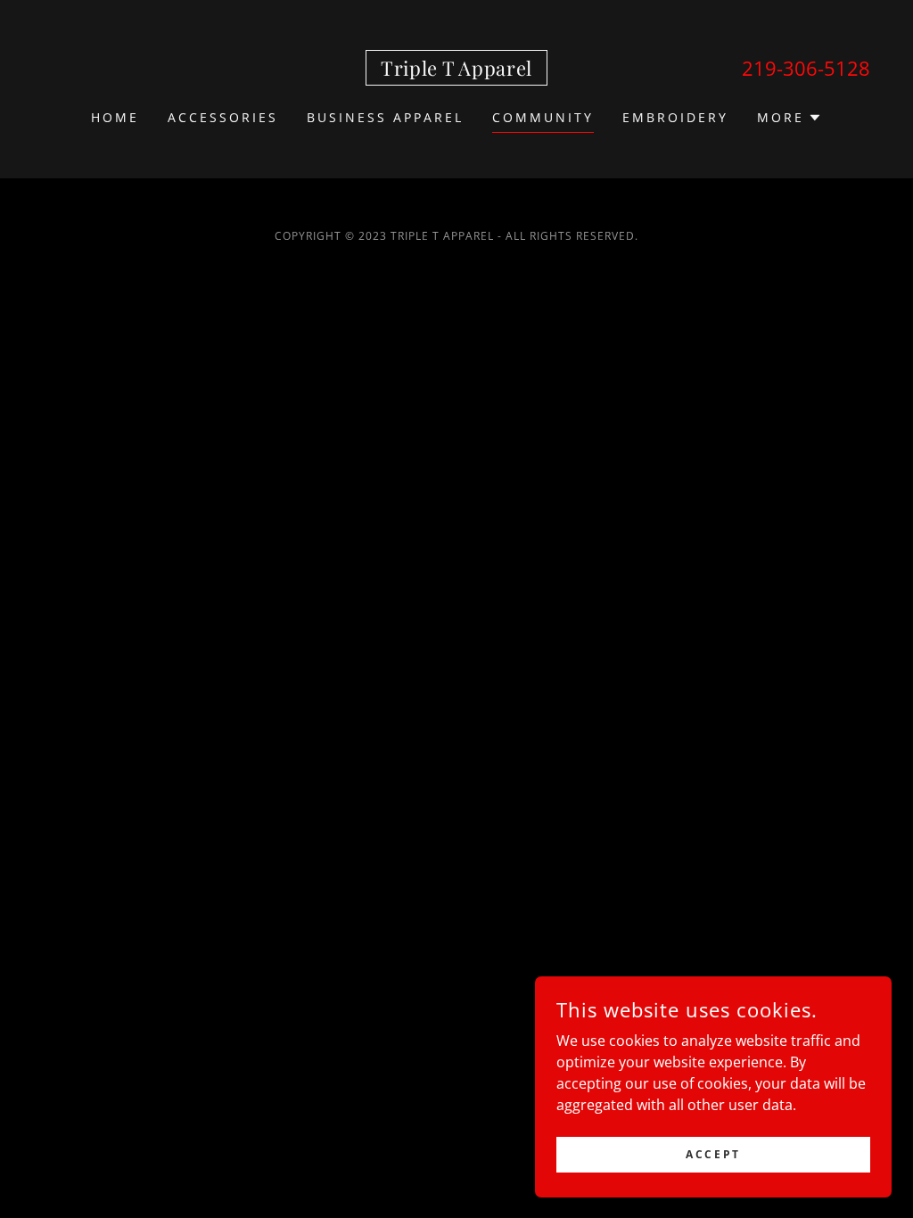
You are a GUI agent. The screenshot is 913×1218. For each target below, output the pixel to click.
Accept (713, 1154)
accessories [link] (223, 117)
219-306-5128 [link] (806, 67)
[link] (456, 70)
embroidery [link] (675, 117)
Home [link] (115, 117)
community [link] (543, 117)
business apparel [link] (385, 117)
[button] (789, 117)
